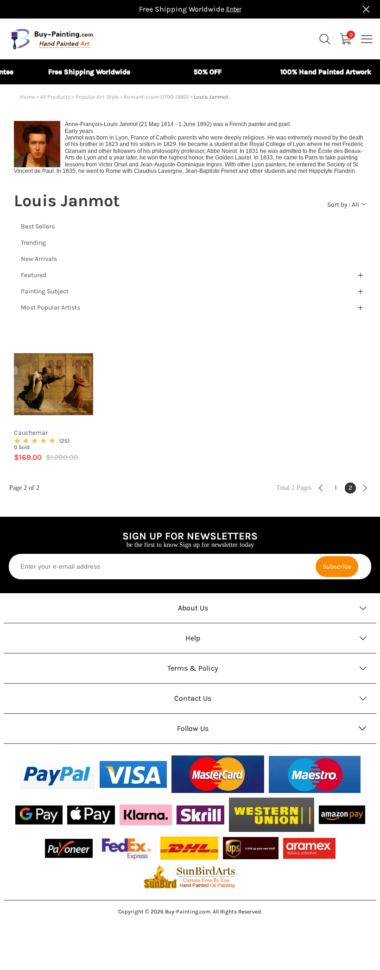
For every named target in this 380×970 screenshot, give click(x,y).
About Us (193, 607)
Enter (233, 9)
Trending (33, 243)
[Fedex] (126, 848)
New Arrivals (39, 259)
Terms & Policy (192, 668)
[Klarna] (146, 815)
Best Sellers (38, 226)
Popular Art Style (97, 97)
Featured (33, 275)
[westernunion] (271, 815)
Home (27, 97)
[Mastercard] (217, 774)
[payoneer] (69, 848)
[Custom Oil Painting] (190, 876)
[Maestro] (315, 774)
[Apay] (91, 814)
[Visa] (133, 774)
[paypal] (57, 774)
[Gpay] (39, 814)
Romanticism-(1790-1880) (156, 97)
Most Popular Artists (50, 307)
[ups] (251, 848)
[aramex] (309, 848)
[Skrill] (200, 814)
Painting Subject (45, 291)
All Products (55, 97)
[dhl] (189, 848)
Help (193, 638)
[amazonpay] (342, 814)
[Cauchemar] (53, 384)
